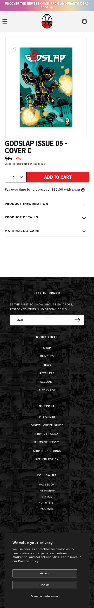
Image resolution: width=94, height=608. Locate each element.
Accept (44, 573)
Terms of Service (47, 442)
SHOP (47, 348)
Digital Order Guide (47, 425)
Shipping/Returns (47, 451)
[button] (5, 21)
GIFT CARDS (47, 390)
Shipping (10, 163)
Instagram (47, 490)
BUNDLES (47, 356)
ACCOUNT (47, 382)
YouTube (47, 509)
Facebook (47, 484)
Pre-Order (47, 417)
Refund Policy (47, 459)
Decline (45, 585)
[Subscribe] (79, 319)
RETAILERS (47, 373)
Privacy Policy (47, 434)
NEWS (47, 365)
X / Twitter (47, 503)
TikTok (47, 497)
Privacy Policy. (28, 561)
